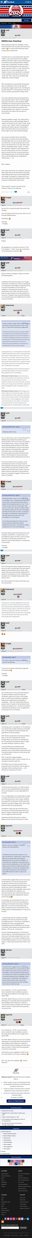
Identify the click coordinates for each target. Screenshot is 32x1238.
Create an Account (24, 1202)
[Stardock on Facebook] (11, 1161)
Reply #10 (4, 651)
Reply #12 (4, 723)
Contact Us (3, 1212)
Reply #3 (4, 270)
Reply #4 (4, 315)
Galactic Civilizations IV (23, 1178)
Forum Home (3, 23)
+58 (3, 202)
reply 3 (14, 842)
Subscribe (23, 1228)
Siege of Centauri (22, 1188)
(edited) (23, 315)
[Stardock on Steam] (23, 1161)
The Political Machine (23, 1184)
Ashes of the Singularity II (24, 1173)
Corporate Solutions (6, 1176)
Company (4, 1195)
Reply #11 (4, 689)
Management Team (5, 1202)
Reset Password (23, 1206)
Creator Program (5, 1210)
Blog (2, 1199)
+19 (3, 830)
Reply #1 (4, 205)
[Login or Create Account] (26, 2)
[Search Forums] (30, 2)
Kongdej (8, 197)
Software (4, 1171)
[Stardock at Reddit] (10, 1163)
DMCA (21, 1235)
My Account (22, 1199)
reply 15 (16, 964)
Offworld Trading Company (24, 1186)
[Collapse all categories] (31, 1131)
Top (30, 205)
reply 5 (18, 427)
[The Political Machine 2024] (16, 10)
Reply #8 (4, 599)
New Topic (26, 20)
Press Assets (4, 1208)
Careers (3, 1204)
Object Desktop (4, 1173)
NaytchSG (8, 826)
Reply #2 (4, 237)
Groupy (3, 1186)
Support (22, 1195)
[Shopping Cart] (28, 2)
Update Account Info (24, 1208)
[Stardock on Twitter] (9, 1161)
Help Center (22, 1197)
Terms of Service (14, 1235)
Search (9, 23)
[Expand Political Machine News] (2, 1135)
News (2, 1206)
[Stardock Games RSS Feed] (21, 1163)
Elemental (20, 1176)
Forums (3, 1214)
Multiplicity (3, 1184)
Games (20, 1171)
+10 (3, 310)
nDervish (8, 950)
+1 (2, 35)
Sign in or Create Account (16, 1101)
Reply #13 (4, 784)
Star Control (21, 1182)
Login (14, 23)
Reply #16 (4, 1025)
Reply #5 (4, 420)
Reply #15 (4, 957)
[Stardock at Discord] (13, 1163)
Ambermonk (9, 305)
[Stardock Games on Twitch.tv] (17, 1161)
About (2, 1197)
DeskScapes (4, 1182)
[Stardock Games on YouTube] (14, 1161)
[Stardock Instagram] (20, 1161)
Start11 (3, 1178)
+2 (2, 954)
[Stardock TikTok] (16, 1163)
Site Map (26, 1235)
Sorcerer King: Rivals (22, 1190)
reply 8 (14, 657)
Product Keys (23, 1204)
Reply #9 (4, 630)
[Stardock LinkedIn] (18, 1163)
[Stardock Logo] (8, 2)
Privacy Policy (7, 1235)
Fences (2, 1180)
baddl (7, 30)
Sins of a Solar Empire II (23, 1180)
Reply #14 (4, 836)
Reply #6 (4, 489)
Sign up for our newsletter (9, 1225)
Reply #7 (4, 563)
